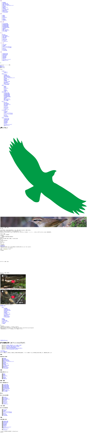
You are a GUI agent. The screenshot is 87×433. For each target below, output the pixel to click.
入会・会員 (2, 42)
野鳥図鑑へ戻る (2, 305)
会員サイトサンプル (5, 321)
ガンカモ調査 (5, 31)
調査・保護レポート (6, 30)
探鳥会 (4, 15)
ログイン (2, 65)
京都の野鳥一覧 (5, 3)
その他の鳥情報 (6, 84)
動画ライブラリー (7, 83)
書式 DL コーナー (5, 60)
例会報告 (4, 19)
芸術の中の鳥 (5, 39)
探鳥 (1, 13)
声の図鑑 (4, 6)
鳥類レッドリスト (6, 29)
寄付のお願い (5, 55)
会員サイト (6, 72)
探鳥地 (4, 16)
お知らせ (4, 58)
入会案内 (4, 45)
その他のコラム (5, 41)
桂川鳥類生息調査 (6, 25)
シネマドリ (4, 38)
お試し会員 (4, 44)
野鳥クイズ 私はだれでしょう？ (8, 5)
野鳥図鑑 (4, 2)
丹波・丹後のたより (6, 36)
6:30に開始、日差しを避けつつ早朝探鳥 (12, 346)
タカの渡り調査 (5, 23)
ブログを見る (2, 350)
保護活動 (4, 28)
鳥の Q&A (3, 34)
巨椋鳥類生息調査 (6, 24)
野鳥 (1, 0)
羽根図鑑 (4, 8)
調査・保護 (2, 21)
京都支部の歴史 (5, 54)
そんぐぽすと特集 (6, 9)
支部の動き (4, 56)
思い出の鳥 (4, 49)
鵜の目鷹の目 (6, 82)
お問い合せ (3, 66)
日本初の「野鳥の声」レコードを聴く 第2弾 (13, 345)
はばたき (4, 48)
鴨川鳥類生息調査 (6, 26)
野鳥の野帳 (4, 37)
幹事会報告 (4, 57)
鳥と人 (1, 32)
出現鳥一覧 (4, 20)
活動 (3, 117)
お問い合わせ (5, 429)
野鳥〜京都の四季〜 (6, 4)
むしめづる (4, 40)
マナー (4, 18)
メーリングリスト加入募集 (7, 47)
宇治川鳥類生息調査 (6, 27)
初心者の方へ (5, 17)
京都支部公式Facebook (4, 340)
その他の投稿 (5, 50)
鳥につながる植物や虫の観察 (11, 347)
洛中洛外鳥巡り (5, 35)
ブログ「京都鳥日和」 (4, 351)
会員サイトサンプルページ (7, 46)
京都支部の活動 (5, 53)
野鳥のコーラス (5, 7)
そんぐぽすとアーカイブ (7, 59)
